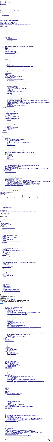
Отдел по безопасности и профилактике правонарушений (17, 82)
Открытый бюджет (5, 274)
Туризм (3, 285)
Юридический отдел (10, 80)
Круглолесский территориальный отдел (12, 116)
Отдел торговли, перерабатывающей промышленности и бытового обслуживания (21, 96)
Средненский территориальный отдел (11, 127)
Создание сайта (3, 302)
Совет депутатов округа (6, 267)
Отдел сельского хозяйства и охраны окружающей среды (17, 88)
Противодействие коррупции (10, 65)
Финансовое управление (11, 92)
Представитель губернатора (7, 169)
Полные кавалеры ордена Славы (12, 44)
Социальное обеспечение (11, 400)
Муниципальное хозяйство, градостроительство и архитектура (18, 142)
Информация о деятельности (10, 53)
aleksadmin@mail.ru (6, 298)
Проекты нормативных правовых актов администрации (14, 166)
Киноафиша (4, 208)
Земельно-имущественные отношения (13, 140)
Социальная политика (6, 284)
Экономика (9, 149)
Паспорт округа (7, 37)
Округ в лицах (7, 351)
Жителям (4, 276)
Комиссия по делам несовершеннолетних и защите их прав (12, 189)
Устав (6, 414)
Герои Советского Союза (11, 352)
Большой (19, 10)
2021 (7, 32)
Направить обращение (4, 26)
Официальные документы (9, 106)
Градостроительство (6, 283)
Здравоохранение (10, 156)
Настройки (2, 3)
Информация (7, 137)
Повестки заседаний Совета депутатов (13, 365)
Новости (6, 48)
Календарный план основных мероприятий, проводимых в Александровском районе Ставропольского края (19, 211)
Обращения (4, 423)
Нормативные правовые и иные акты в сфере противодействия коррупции (20, 66)
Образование (9, 144)
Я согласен (48, 440)
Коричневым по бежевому (7, 17)
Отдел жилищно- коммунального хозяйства (14, 83)
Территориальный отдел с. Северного (11, 124)
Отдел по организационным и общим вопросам (15, 79)
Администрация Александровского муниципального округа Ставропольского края (15, 24)
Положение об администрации (10, 162)
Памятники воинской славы (12, 39)
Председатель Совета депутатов (10, 51)
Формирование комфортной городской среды (10, 289)
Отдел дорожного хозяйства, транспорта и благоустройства (17, 84)
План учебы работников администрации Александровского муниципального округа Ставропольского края (26, 98)
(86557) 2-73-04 (4, 297)
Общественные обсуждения (9, 72)
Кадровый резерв (10, 104)
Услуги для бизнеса (8, 153)
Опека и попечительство (11, 145)
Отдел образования (10, 90)
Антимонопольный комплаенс (7, 271)
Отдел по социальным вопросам (12, 87)
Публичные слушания (8, 57)
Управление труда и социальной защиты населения (16, 94)
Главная (1, 192)
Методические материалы (11, 378)
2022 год (8, 62)
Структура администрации (9, 75)
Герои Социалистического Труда (12, 42)
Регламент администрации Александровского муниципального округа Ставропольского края (21, 161)
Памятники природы (10, 40)
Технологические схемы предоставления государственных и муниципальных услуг (19, 152)
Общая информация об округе (7, 266)
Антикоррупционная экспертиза (12, 67)
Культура (8, 141)
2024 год (8, 35)
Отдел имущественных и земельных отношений (15, 91)
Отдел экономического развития (12, 86)
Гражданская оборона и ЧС (7, 287)
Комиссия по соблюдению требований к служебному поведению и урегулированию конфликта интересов (25, 70)
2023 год (8, 63)
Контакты (4, 130)
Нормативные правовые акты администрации (13, 163)
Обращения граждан (8, 73)
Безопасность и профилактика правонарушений (15, 150)
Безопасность (4, 288)
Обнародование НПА (8, 56)
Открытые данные (5, 273)
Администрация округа (6, 268)
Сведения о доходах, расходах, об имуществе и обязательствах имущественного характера (23, 69)
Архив (8, 143)
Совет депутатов (5, 47)
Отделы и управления (8, 78)
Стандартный (12, 10)
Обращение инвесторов (6, 170)
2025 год (8, 36)
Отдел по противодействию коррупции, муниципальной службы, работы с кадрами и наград (23, 312)
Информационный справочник (8, 275)
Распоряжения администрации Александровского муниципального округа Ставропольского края (24, 165)
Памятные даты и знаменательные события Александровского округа (17, 31)
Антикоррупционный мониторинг (11, 427)
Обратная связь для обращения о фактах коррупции (16, 71)
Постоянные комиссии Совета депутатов (12, 52)
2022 (7, 33)
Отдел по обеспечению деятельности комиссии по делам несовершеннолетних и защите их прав (24, 95)
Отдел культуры (9, 93)
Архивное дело (9, 155)
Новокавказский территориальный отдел (12, 118)
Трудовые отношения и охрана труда (13, 147)
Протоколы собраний (10, 110)
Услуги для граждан (8, 154)
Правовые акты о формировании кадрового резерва (16, 105)
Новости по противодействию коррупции (12, 179)
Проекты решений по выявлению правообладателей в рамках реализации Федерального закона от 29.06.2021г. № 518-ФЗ (26, 168)
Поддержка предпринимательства (8, 281)
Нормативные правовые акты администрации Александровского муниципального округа (23, 184)
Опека (8, 158)
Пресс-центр (4, 132)
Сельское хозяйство (10, 146)
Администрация (5, 74)
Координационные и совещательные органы (10, 186)
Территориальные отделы (7, 107)
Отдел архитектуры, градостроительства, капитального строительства (19, 85)
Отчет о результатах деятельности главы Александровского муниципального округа (19, 46)
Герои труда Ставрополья (11, 43)
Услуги (3, 136)
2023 (7, 34)
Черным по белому (5, 15)
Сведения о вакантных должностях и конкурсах (15, 99)
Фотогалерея (7, 135)
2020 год (8, 60)
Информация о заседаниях (11, 55)
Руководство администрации (10, 77)
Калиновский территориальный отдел (11, 113)
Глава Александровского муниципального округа (13, 76)
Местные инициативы (11, 114)
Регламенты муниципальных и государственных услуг (14, 139)
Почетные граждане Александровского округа (15, 45)
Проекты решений (8, 58)
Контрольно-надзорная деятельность (8, 188)
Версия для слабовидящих (12, 23)
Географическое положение (9, 30)
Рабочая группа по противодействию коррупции (13, 178)
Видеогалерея (7, 134)
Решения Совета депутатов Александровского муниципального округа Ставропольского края (23, 183)
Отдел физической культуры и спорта (13, 326)
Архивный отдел (10, 89)
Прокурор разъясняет (6, 286)
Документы (4, 413)
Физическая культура (10, 148)
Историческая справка (8, 29)
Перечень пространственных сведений (11, 167)
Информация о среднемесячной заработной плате (11, 190)
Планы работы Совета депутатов (12, 364)
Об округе (4, 338)
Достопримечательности (9, 38)
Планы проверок (8, 138)
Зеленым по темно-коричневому (8, 18)
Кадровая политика (8, 97)
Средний (16, 10)
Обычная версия (3, 4)
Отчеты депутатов (10, 50)
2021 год (8, 61)
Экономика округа (5, 282)
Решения (6, 59)
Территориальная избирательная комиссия (9, 290)
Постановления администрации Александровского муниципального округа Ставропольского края (24, 164)
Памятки (8, 174)
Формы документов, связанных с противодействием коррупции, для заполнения (21, 68)
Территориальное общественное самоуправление (11, 291)
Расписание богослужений (7, 207)
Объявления (9, 109)
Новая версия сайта (3, 23)
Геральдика (7, 28)
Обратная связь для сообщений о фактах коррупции (14, 185)
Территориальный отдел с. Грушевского (12, 111)
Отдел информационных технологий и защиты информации (17, 313)
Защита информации (6, 272)
